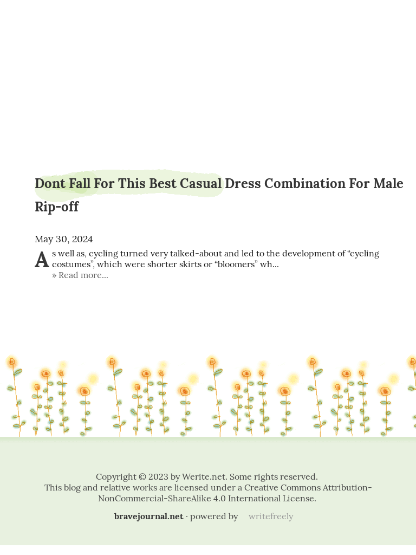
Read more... (83, 274)
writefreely (271, 516)
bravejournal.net (149, 516)
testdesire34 (208, 36)
